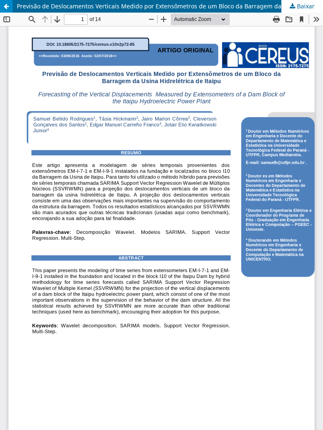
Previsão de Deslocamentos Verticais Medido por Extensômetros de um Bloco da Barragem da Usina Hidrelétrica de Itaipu (170, 6)
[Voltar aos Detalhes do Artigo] (6, 6)
